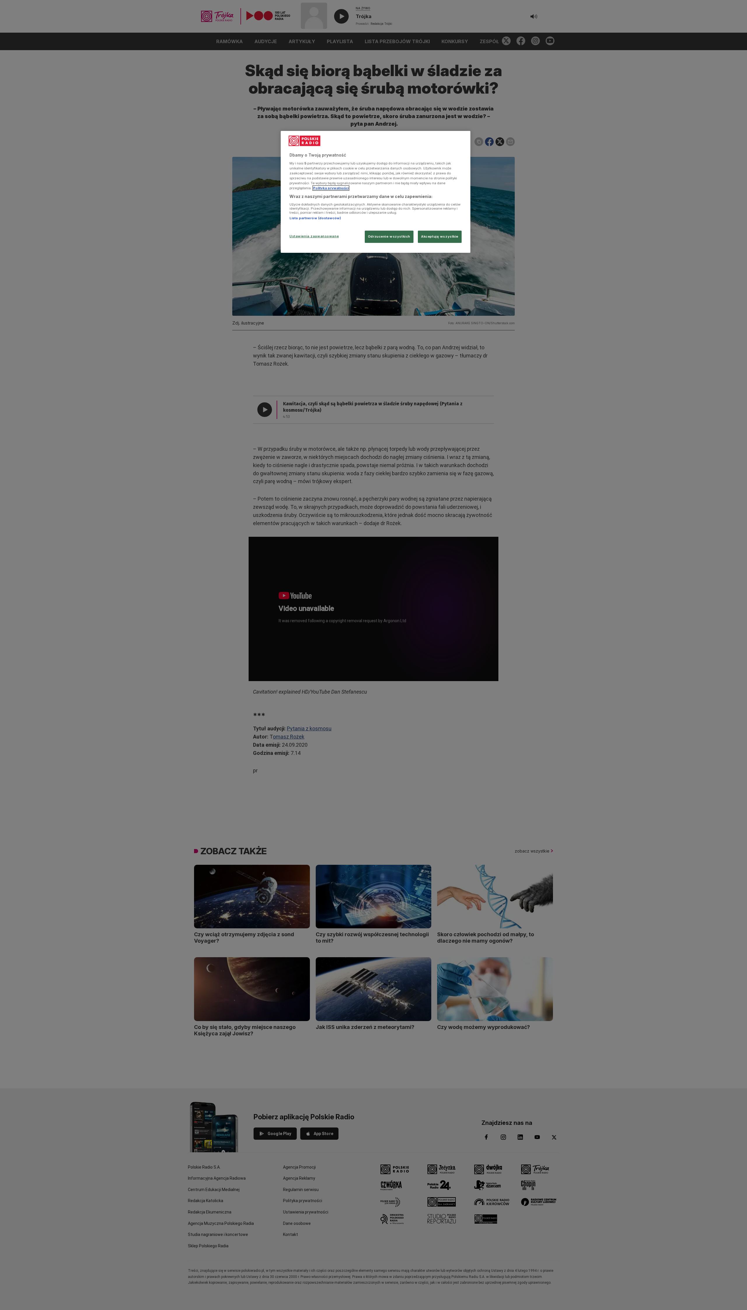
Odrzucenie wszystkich (389, 236)
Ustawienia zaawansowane (314, 236)
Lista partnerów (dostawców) (315, 218)
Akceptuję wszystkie (439, 236)
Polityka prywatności (331, 188)
